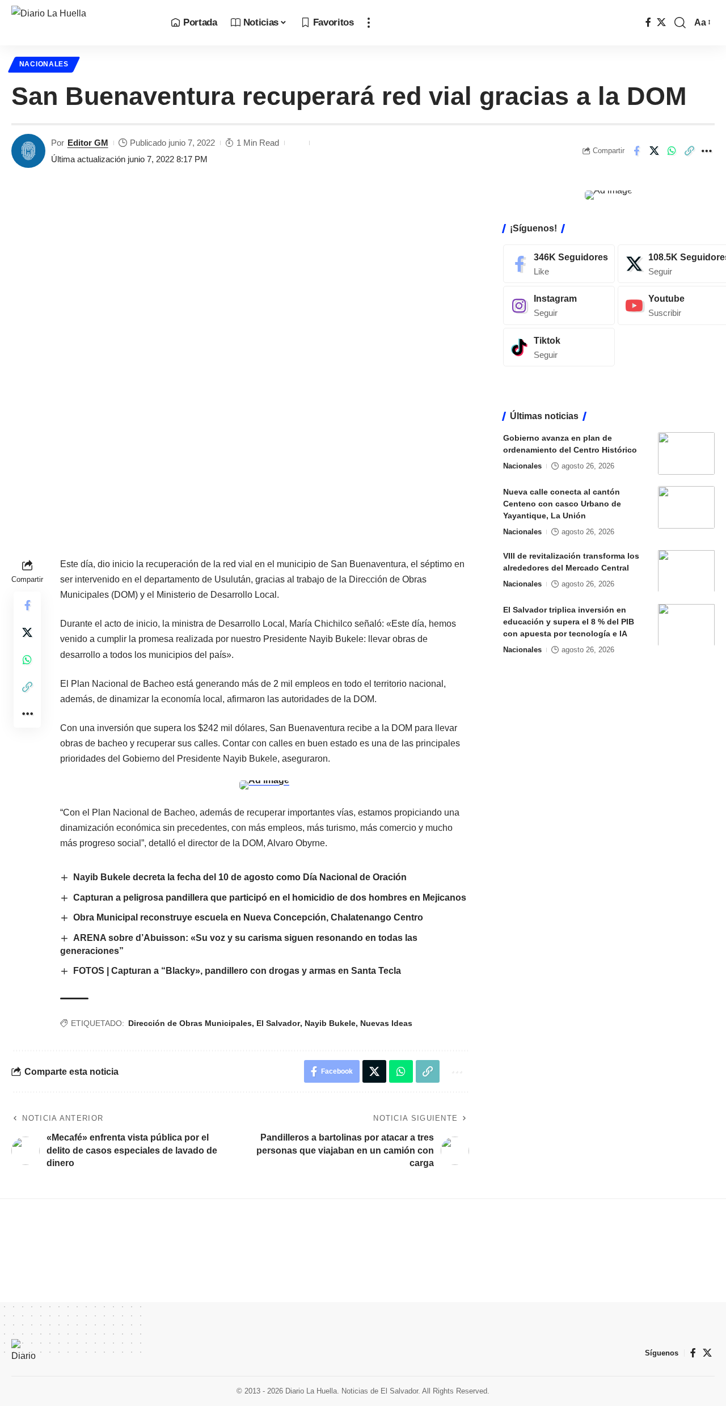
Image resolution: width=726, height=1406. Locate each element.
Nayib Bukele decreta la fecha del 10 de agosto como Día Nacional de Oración (240, 877)
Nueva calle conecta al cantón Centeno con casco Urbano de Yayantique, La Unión (562, 503)
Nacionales (44, 64)
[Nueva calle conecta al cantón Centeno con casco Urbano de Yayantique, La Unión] (686, 507)
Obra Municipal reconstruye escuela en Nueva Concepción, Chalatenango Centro (248, 917)
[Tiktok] (559, 347)
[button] (369, 22)
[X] (661, 22)
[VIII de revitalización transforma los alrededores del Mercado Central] (686, 571)
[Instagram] (559, 305)
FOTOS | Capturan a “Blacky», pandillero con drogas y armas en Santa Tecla (237, 971)
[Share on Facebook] (636, 151)
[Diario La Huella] (82, 23)
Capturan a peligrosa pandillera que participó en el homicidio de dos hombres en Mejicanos (269, 897)
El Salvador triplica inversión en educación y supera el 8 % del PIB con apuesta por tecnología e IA (568, 621)
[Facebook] (648, 22)
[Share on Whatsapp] (671, 151)
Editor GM (87, 142)
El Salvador (278, 1023)
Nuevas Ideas (386, 1023)
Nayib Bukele (330, 1023)
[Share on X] (654, 151)
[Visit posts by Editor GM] (28, 151)
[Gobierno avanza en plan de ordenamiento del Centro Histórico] (686, 453)
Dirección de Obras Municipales (190, 1023)
